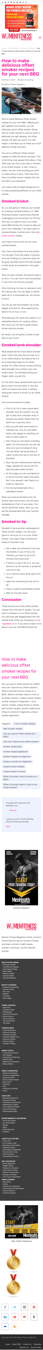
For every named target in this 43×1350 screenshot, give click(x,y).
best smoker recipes (12, 728)
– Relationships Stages (10, 1105)
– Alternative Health (9, 965)
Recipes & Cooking (25, 80)
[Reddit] (17, 2)
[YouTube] (20, 2)
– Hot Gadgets (7, 1055)
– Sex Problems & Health (10, 1107)
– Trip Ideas (6, 1023)
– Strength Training (8, 1043)
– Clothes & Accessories (10, 987)
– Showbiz (5, 1132)
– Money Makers (7, 1064)
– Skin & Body (7, 998)
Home (8, 1344)
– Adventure (6, 1007)
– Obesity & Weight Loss (10, 1037)
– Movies (5, 1125)
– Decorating (6, 1182)
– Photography (7, 1012)
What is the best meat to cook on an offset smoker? (20, 786)
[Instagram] (8, 2)
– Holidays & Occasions (10, 1168)
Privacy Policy (36, 1347)
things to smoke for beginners (17, 761)
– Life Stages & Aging (9, 969)
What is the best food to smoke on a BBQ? (20, 778)
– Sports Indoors (7, 1016)
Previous (13, 810)
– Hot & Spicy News (9, 1120)
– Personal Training (8, 1039)
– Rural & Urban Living (10, 1152)
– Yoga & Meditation (9, 978)
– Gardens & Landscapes (11, 1186)
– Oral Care (6, 996)
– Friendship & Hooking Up (11, 1102)
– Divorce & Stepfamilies (10, 1075)
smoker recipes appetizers (15, 751)
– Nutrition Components (10, 1172)
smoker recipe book (12, 746)
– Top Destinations (8, 1021)
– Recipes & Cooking (9, 1174)
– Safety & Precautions (10, 1014)
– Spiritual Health (8, 976)
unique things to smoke (14, 771)
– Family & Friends (8, 1077)
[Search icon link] (39, 2)
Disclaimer (37, 1344)
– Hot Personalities (8, 1123)
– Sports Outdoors (8, 1018)
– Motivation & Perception (11, 1145)
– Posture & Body (8, 1041)
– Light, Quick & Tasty (9, 1170)
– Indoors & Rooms (8, 1191)
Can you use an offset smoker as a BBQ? (19, 735)
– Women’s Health (8, 973)
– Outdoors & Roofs (9, 1193)
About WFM (16, 1344)
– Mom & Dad (6, 1082)
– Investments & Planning (11, 1057)
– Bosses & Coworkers (10, 1073)
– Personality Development (11, 1150)
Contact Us (27, 1344)
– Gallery (5, 1184)
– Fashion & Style (8, 989)
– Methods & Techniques (10, 1062)
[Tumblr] (23, 2)
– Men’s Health (7, 971)
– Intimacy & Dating (9, 1100)
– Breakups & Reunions (10, 1098)
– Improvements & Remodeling (13, 1188)
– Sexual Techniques (9, 1109)
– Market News (7, 1059)
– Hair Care (6, 991)
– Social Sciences (8, 1154)
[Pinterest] (11, 2)
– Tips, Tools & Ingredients (11, 1177)
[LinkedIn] (14, 2)
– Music (4, 1127)
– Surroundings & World (10, 1156)
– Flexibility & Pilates (9, 1035)
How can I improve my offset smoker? (21, 741)
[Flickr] (26, 2)
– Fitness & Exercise (9, 1032)
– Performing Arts (8, 1129)
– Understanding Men (9, 1111)
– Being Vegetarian (8, 1163)
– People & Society (8, 1147)
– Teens (4, 1091)
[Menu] (40, 37)
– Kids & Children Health (10, 1080)
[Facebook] (2, 2)
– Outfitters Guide (8, 1010)
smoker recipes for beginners (17, 756)
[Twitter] (5, 2)
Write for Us (24, 1347)
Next (8, 826)
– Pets (4, 1086)
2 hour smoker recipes (24, 724)
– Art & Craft (6, 1141)
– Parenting (6, 1084)
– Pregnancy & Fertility (10, 1088)
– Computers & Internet (10, 1053)
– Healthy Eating (7, 1166)
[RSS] (14, 1326)
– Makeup (5, 994)
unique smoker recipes (13, 766)
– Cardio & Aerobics (9, 1030)
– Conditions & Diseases (10, 967)
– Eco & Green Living (9, 1143)
